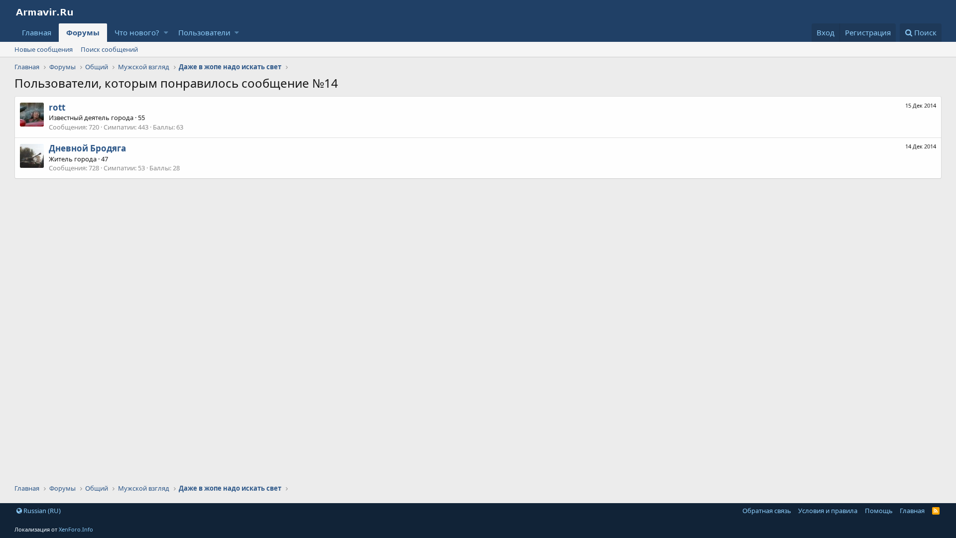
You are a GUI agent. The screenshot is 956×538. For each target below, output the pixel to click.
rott (57, 107)
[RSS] (936, 510)
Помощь (879, 510)
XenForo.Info (76, 529)
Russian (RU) (41, 510)
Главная (36, 32)
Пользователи (204, 32)
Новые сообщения (43, 49)
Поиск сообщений (109, 49)
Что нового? (137, 32)
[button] (166, 32)
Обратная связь (766, 510)
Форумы (83, 32)
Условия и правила (827, 510)
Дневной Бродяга (87, 148)
